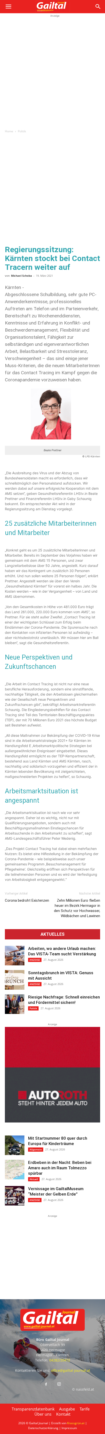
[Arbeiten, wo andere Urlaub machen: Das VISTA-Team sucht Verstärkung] (14, 955)
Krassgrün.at (75, 1423)
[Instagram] (59, 1384)
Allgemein (36, 1149)
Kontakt (63, 1414)
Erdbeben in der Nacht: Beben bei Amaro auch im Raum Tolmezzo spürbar (59, 1168)
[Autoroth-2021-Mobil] (52, 1121)
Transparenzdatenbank (33, 1409)
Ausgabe (67, 1409)
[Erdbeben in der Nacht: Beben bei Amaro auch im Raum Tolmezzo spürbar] (14, 1169)
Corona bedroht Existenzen (27, 900)
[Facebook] (46, 1384)
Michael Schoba (21, 275)
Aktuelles (52, 934)
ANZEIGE (35, 959)
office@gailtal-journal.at (70, 1370)
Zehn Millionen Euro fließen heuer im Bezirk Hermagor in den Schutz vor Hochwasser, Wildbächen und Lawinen (77, 908)
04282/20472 (59, 1360)
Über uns (43, 1414)
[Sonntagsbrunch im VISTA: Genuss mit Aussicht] (14, 980)
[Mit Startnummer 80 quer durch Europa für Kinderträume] (14, 1145)
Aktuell (34, 1179)
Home (9, 131)
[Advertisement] (52, 71)
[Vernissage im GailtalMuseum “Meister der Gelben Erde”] (14, 1196)
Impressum (69, 1428)
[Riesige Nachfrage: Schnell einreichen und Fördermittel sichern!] (14, 1004)
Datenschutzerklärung (43, 1428)
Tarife (85, 1409)
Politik (22, 131)
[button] (8, 6)
